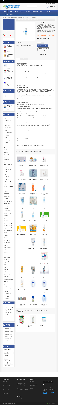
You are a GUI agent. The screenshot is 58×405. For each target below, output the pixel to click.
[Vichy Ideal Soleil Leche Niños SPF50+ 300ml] (22, 270)
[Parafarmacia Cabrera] (11, 7)
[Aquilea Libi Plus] (5, 51)
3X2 (4, 39)
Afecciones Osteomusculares (7, 209)
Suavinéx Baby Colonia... (44, 179)
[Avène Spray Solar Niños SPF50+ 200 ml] (33, 187)
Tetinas (6, 142)
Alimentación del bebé (8, 129)
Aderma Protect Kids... (22, 289)
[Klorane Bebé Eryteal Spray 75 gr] (44, 242)
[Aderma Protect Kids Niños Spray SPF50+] (22, 284)
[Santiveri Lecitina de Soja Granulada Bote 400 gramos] (22, 319)
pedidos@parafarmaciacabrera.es (22, 389)
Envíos (6, 316)
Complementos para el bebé (9, 133)
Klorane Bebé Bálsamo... (22, 206)
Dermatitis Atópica (7, 240)
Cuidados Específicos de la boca (8, 167)
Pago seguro (7, 314)
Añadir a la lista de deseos (44, 48)
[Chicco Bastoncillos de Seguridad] (22, 187)
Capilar (16, 11)
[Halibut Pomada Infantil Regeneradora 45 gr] (44, 215)
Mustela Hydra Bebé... (33, 289)
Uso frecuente (7, 203)
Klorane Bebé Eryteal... (22, 220)
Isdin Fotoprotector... (33, 275)
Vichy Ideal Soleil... (21, 275)
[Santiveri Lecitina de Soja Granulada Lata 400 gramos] (5, 71)
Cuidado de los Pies (8, 239)
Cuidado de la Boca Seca (8, 170)
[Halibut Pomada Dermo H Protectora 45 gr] (22, 228)
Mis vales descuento (33, 384)
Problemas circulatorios (6, 221)
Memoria (6, 215)
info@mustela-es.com (21, 142)
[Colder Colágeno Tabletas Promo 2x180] (5, 83)
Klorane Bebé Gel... (33, 220)
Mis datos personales (33, 386)
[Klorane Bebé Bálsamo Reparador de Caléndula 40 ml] (22, 201)
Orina (5, 218)
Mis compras (32, 381)
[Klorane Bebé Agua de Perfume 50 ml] (33, 201)
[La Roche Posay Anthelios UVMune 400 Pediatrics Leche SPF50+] (33, 228)
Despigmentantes (8, 293)
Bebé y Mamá (27, 11)
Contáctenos (5, 381)
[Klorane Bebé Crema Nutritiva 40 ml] (44, 201)
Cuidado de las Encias (7, 173)
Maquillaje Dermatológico (7, 273)
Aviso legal (7, 305)
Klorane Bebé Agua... (44, 193)
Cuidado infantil (7, 360)
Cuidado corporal (7, 349)
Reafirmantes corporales (6, 253)
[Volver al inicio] (3, 17)
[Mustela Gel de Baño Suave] (44, 284)
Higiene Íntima (7, 249)
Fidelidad (6, 319)
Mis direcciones (32, 385)
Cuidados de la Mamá (8, 118)
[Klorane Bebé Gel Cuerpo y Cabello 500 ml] (33, 215)
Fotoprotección (7, 244)
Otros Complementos (8, 140)
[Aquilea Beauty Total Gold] (5, 55)
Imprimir (19, 42)
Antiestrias (6, 235)
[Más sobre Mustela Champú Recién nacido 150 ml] (5, 96)
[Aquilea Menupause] (5, 46)
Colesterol (6, 211)
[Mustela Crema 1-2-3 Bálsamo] (22, 159)
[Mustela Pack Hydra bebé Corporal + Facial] (44, 256)
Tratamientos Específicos (6, 283)
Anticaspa (6, 191)
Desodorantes (7, 242)
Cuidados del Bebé (7, 127)
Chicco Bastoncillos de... (21, 193)
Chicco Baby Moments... (33, 179)
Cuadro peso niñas (8, 340)
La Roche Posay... (33, 234)
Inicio (4, 382)
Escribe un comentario (22, 49)
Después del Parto (8, 123)
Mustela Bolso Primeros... (22, 305)
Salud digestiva (7, 362)
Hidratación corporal (8, 245)
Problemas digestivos (8, 225)
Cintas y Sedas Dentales (7, 162)
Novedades (6, 42)
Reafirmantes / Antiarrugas (7, 277)
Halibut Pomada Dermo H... (22, 235)
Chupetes (6, 137)
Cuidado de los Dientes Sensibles (8, 180)
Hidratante (6, 355)
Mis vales (31, 388)
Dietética (49, 11)
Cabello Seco (6, 194)
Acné (6, 286)
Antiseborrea (6, 193)
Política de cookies (8, 312)
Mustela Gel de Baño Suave (44, 290)
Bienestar (6, 14)
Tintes (6, 200)
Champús (6, 198)
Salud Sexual (6, 154)
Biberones (7, 135)
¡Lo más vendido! (8, 61)
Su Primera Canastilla (9, 145)
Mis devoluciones (33, 382)
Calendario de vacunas (9, 336)
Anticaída (6, 189)
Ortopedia (6, 152)
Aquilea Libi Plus (10, 50)
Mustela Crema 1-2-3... (22, 165)
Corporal (11, 11)
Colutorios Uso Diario (8, 164)
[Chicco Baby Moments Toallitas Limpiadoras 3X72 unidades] (33, 173)
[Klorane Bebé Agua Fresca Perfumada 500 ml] (44, 187)
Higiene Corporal (7, 247)
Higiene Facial (6, 269)
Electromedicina (7, 150)
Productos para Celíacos (7, 261)
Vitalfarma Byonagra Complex (9, 66)
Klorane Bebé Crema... (44, 206)
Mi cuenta (32, 379)
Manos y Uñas (7, 250)
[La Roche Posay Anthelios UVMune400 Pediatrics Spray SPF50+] (44, 228)
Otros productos (7, 257)
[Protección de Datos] (51, 403)
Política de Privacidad (9, 307)
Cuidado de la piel (8, 120)
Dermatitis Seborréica (8, 201)
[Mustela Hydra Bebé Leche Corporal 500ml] (33, 298)
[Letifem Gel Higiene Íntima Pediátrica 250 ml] (22, 173)
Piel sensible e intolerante (6, 353)
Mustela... (30, 325)
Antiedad (6, 358)
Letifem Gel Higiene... (22, 179)
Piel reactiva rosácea (9, 294)
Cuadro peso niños (8, 338)
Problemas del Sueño (8, 223)
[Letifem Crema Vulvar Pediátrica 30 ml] (44, 159)
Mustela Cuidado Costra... (44, 305)
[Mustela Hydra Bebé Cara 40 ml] (44, 319)
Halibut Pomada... (44, 220)
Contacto (53, 3)
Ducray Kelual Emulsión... (33, 248)
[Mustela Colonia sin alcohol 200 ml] (33, 319)
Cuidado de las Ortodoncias (7, 177)
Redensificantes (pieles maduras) (8, 280)
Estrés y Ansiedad (7, 213)
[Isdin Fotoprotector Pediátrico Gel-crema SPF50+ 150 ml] (33, 270)
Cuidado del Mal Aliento (8, 184)
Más (18, 58)
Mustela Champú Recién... (9, 96)
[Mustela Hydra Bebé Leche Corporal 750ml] (33, 284)
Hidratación (6, 267)
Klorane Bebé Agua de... (33, 206)
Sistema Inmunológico (8, 227)
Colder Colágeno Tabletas (9, 83)
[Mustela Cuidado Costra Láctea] (44, 298)
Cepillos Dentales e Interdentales (7, 158)
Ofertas (11, 14)
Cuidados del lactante (8, 334)
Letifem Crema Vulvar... (44, 165)
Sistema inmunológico (8, 363)
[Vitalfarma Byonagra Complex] (5, 65)
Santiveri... (19, 325)
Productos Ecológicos (8, 259)
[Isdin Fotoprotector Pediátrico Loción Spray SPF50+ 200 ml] (44, 270)
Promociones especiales (7, 102)
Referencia (39, 22)
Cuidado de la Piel (8, 144)
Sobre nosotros (8, 317)
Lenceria (6, 122)
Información (7, 302)
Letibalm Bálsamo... (33, 165)
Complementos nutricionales (38, 11)
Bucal (21, 11)
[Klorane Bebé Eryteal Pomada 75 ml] (22, 215)
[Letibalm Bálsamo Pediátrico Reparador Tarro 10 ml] (33, 159)
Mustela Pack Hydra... (44, 262)
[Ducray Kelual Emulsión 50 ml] (33, 242)
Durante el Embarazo (9, 125)
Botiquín (5, 149)
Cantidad (38, 41)
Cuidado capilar (7, 365)
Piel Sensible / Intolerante (7, 297)
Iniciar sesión (48, 3)
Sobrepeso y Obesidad (8, 228)
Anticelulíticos (6, 233)
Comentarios (24, 58)
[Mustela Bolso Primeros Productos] (22, 298)
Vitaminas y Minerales (8, 230)
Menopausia (6, 216)
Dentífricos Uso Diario (8, 186)
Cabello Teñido (7, 196)
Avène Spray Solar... (33, 193)
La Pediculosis (7, 341)
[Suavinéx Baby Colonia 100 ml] (44, 173)
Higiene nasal (6, 271)
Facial (5, 11)
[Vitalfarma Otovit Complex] (5, 78)
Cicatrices (6, 237)
